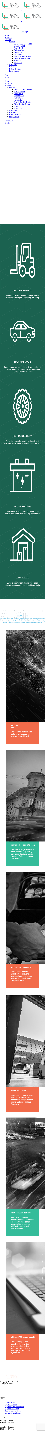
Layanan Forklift (11, 1405)
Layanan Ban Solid (12, 1409)
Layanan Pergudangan (13, 1413)
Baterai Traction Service (13, 1411)
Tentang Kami (10, 1402)
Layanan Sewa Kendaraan (14, 1407)
